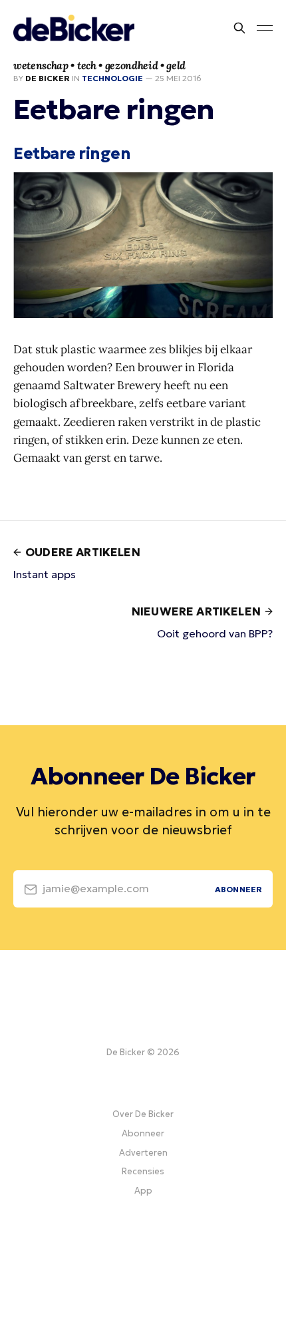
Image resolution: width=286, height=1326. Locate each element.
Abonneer (143, 1133)
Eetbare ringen (71, 154)
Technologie (112, 78)
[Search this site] (239, 28)
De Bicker (47, 78)
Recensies (143, 1171)
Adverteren (143, 1152)
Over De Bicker (143, 1114)
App (143, 1190)
